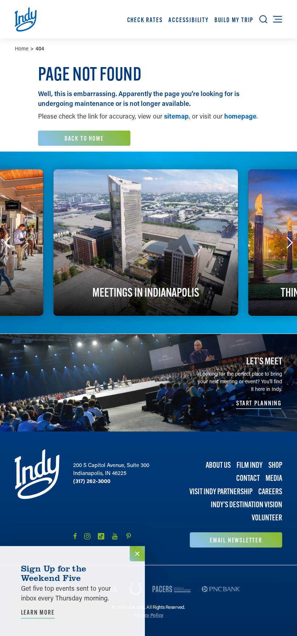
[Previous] (7, 242)
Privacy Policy (148, 615)
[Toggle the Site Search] (263, 19)
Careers (270, 491)
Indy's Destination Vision (246, 504)
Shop (275, 465)
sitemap (176, 116)
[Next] (290, 242)
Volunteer (267, 518)
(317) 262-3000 (91, 480)
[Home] (37, 498)
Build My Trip (234, 20)
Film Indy (250, 465)
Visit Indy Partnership (220, 491)
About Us (218, 465)
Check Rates (145, 20)
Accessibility (188, 20)
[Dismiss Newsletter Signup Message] (137, 553)
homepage (240, 116)
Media (273, 478)
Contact (248, 478)
